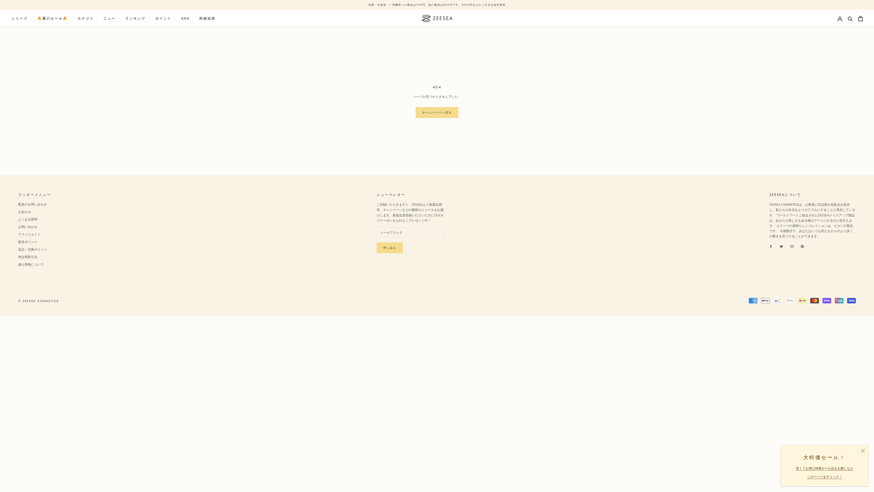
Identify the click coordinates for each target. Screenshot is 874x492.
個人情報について (31, 264)
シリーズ (19, 18)
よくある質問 (27, 219)
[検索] (850, 18)
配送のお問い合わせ (32, 204)
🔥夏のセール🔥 (52, 18)
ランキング (135, 18)
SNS (185, 18)
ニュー (109, 18)
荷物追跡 (207, 18)
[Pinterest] (802, 246)
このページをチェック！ (824, 476)
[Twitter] (781, 246)
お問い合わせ (27, 227)
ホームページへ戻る (437, 112)
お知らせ (24, 212)
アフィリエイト (29, 234)
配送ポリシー (27, 242)
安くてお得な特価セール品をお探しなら (824, 468)
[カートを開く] (860, 18)
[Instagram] (791, 246)
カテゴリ (85, 18)
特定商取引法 (27, 257)
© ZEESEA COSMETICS (38, 301)
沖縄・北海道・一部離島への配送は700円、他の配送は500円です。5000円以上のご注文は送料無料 (437, 5)
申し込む (389, 248)
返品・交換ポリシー (32, 249)
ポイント (163, 18)
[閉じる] (863, 451)
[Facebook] (770, 246)
